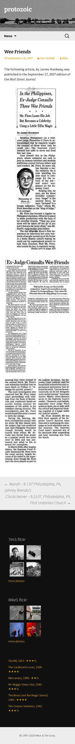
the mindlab (47, 58)
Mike (65, 58)
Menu (8, 36)
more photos (16, 581)
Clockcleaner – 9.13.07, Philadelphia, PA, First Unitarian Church (38, 499)
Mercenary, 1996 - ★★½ (23, 678)
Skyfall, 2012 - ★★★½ (22, 661)
